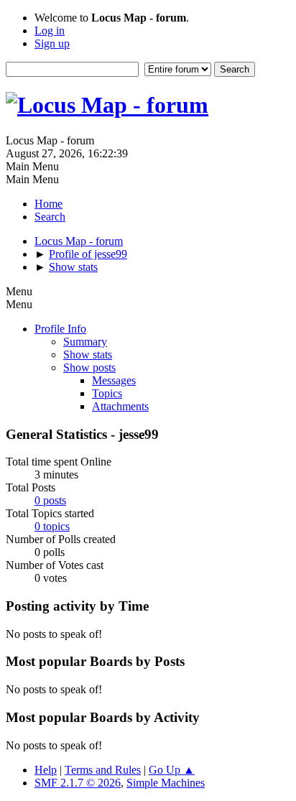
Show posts (89, 367)
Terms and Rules (103, 770)
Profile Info (60, 329)
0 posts (50, 500)
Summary (85, 341)
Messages (114, 380)
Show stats (87, 354)
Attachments (120, 406)
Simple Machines (165, 783)
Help (45, 770)
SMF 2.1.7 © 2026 (77, 783)
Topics (107, 393)
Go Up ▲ (172, 770)
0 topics (52, 526)
